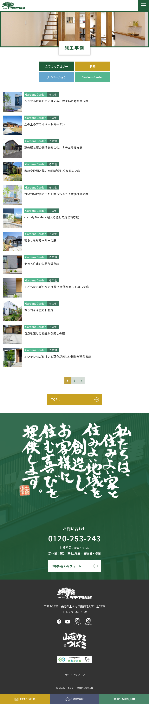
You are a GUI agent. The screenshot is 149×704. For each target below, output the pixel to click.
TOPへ (55, 399)
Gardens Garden (92, 77)
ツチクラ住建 (13, 5)
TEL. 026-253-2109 (74, 612)
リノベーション (56, 77)
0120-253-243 (74, 538)
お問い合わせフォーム (66, 566)
